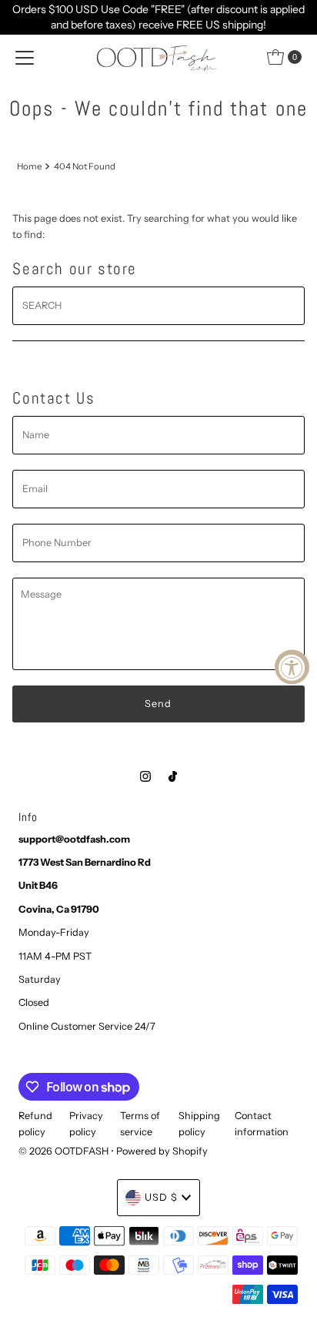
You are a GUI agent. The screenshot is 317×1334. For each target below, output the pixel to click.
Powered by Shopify (162, 1151)
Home (29, 166)
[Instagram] (145, 776)
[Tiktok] (173, 776)
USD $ (161, 1197)
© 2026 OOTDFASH (63, 1151)
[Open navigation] (24, 57)
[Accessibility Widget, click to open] (292, 667)
